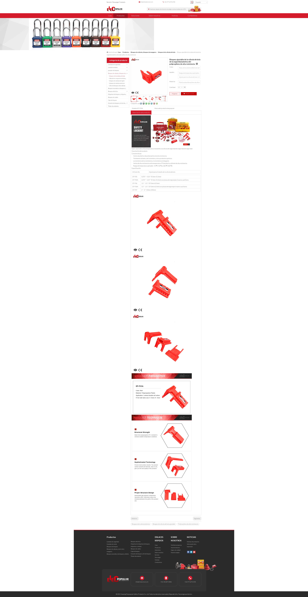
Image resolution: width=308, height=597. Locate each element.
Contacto (122, 2)
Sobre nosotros (159, 552)
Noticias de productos (193, 541)
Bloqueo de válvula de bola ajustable (164, 524)
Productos (158, 547)
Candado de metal (112, 544)
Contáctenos (158, 562)
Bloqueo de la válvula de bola (141, 524)
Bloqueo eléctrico (113, 91)
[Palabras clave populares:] (191, 2)
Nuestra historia (175, 547)
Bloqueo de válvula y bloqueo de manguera (118, 73)
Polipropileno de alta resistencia (188, 524)
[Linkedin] (191, 552)
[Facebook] (188, 552)
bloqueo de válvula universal (116, 83)
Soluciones (158, 550)
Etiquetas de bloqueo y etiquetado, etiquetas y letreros (118, 94)
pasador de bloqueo (113, 70)
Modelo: (134, 108)
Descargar (115, 2)
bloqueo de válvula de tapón (117, 81)
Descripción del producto (141, 112)
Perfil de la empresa (176, 545)
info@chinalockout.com (146, 2)
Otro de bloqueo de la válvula (117, 85)
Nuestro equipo (175, 552)
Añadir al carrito (190, 93)
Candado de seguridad (114, 64)
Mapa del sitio (173, 594)
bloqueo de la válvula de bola (117, 76)
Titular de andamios (113, 106)
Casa (156, 545)
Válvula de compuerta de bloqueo (118, 78)
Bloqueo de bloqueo (112, 546)
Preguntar (174, 93)
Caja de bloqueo (112, 100)
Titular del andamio (136, 556)
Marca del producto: (160, 108)
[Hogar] (162, 116)
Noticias (157, 560)
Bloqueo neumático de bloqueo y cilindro (118, 554)
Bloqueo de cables (113, 97)
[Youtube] (194, 552)
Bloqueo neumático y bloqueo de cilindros (118, 88)
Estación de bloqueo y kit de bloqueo (118, 103)
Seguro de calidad (175, 550)
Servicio (109, 2)
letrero (189, 594)
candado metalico (113, 67)
